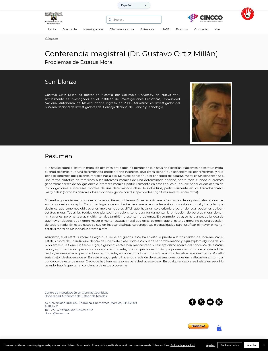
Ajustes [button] (210, 345)
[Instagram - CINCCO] (219, 302)
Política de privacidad (182, 345)
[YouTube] (210, 302)
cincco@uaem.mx (57, 313)
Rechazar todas (230, 345)
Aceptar (251, 345)
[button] (219, 328)
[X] (201, 302)
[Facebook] (192, 302)
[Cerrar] (263, 345)
